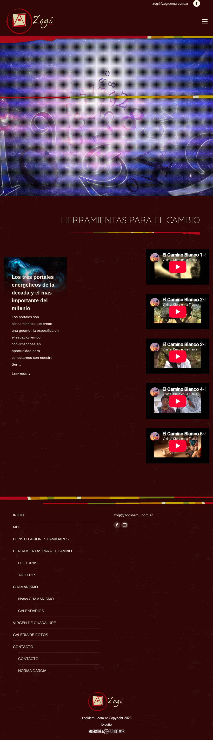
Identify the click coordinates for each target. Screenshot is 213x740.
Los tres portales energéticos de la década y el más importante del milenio (33, 292)
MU (16, 527)
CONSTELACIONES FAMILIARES (41, 539)
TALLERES (27, 575)
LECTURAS (27, 563)
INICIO (18, 515)
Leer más (19, 374)
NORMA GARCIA (32, 671)
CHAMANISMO (25, 587)
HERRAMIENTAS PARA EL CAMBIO (42, 551)
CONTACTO (23, 647)
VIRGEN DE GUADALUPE (34, 623)
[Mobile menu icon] (205, 21)
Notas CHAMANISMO (36, 599)
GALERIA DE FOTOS (30, 635)
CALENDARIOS (31, 611)
